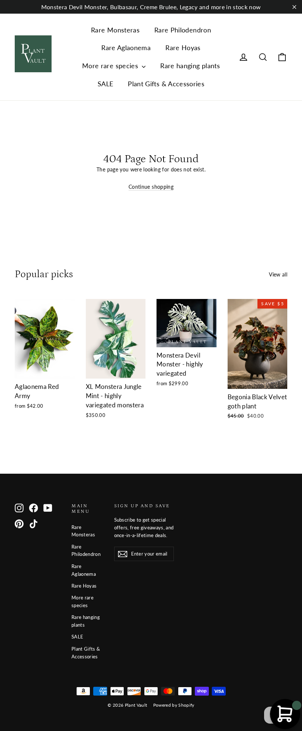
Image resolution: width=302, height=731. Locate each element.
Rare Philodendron (182, 30)
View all (278, 274)
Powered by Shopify (173, 705)
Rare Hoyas (183, 47)
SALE (105, 84)
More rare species (111, 66)
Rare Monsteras (115, 30)
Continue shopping (151, 187)
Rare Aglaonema (126, 47)
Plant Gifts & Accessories (166, 84)
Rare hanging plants (190, 66)
